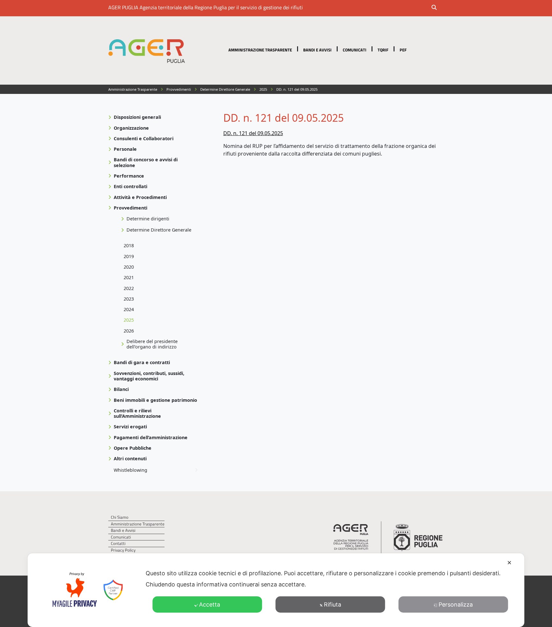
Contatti (118, 543)
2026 (129, 331)
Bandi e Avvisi (317, 50)
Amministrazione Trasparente (260, 50)
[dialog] (275, 590)
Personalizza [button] (456, 604)
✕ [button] (509, 562)
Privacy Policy (123, 550)
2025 (129, 320)
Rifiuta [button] (332, 604)
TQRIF (383, 50)
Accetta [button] (209, 604)
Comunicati (354, 50)
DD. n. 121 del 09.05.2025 (253, 133)
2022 (129, 288)
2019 (129, 256)
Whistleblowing (130, 470)
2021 (129, 277)
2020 (129, 267)
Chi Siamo (119, 517)
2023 (129, 299)
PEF (403, 50)
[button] (438, 8)
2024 (129, 309)
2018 (129, 245)
